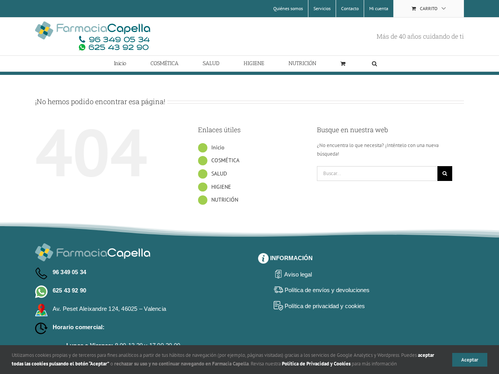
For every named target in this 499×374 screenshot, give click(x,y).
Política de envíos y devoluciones (327, 290)
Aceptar (469, 359)
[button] (374, 63)
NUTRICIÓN (224, 199)
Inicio (218, 147)
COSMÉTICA (225, 160)
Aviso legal (298, 274)
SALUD (219, 173)
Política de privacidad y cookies (325, 306)
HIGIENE (221, 186)
